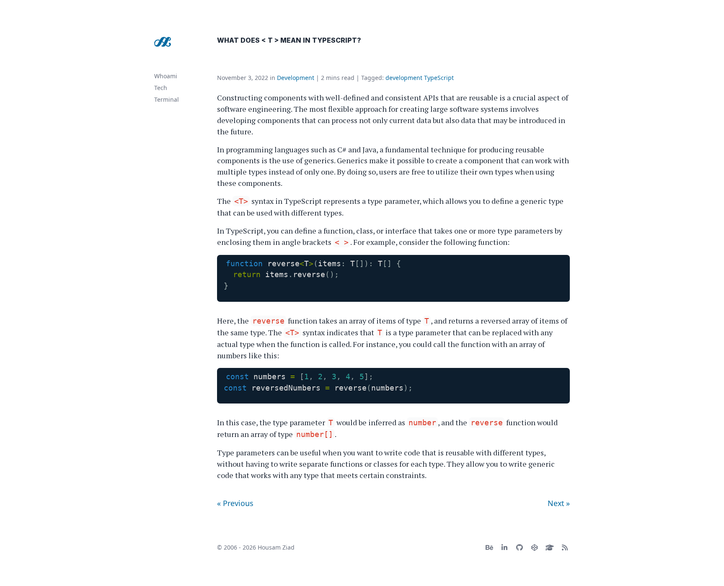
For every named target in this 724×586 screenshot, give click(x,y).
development (403, 78)
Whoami (165, 76)
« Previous (235, 503)
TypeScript (439, 78)
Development (295, 78)
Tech (160, 88)
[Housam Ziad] (162, 41)
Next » (559, 503)
